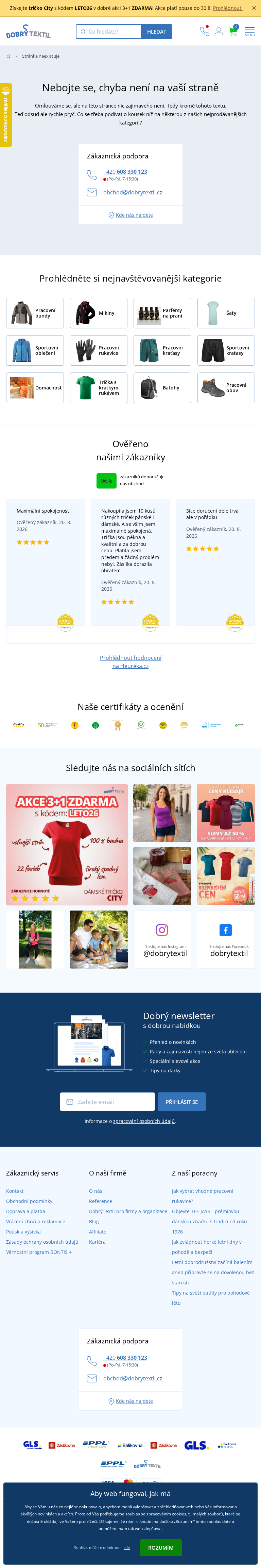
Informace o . (130, 1121)
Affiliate (97, 1231)
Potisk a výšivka (23, 1231)
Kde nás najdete (134, 215)
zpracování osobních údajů (144, 1121)
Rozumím (161, 1547)
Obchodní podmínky (29, 1201)
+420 (125, 171)
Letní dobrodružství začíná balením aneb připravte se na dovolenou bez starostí (213, 1272)
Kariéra (97, 1242)
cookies (179, 1514)
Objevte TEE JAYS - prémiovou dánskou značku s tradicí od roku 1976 (209, 1221)
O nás (95, 1191)
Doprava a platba (25, 1211)
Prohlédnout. (228, 8)
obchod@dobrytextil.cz (132, 192)
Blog (94, 1221)
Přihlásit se (182, 1101)
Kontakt (14, 1191)
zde (127, 1547)
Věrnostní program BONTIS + (39, 1252)
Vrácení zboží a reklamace (35, 1221)
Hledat (156, 31)
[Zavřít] (254, 8)
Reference (100, 1201)
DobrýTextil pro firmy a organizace (128, 1211)
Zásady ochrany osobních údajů (42, 1242)
